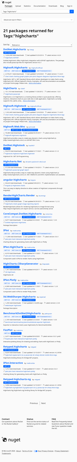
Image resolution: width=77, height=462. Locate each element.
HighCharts (10, 88)
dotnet (42, 355)
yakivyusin (48, 314)
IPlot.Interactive (13, 363)
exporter (40, 322)
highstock (16, 154)
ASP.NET (16, 58)
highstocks (9, 154)
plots (34, 76)
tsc (23, 355)
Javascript (16, 94)
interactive (19, 239)
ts (20, 355)
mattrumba (17, 231)
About (18, 451)
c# (33, 355)
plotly (33, 239)
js (24, 355)
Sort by (6, 44)
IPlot (6, 230)
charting (16, 76)
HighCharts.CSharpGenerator (20, 264)
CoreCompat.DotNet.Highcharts (22, 214)
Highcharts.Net (12, 161)
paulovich (35, 162)
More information (35, 83)
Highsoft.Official (37, 68)
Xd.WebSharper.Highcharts (19, 297)
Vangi (32, 50)
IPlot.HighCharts (13, 247)
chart (7, 76)
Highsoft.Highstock (14, 106)
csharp (37, 355)
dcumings (42, 196)
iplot (6, 239)
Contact (6, 419)
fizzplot (7, 339)
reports (36, 204)
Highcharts (9, 58)
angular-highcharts (15, 180)
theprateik (45, 264)
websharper (9, 305)
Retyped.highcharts (15, 347)
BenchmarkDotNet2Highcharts (22, 313)
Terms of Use (27, 451)
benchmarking (18, 322)
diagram (39, 76)
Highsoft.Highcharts (15, 67)
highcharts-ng (20, 388)
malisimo (19, 330)
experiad (43, 297)
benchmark (9, 322)
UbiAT (23, 89)
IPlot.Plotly (9, 280)
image (24, 204)
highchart (31, 154)
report (26, 170)
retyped (33, 347)
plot (31, 76)
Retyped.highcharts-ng (17, 379)
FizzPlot (7, 330)
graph (22, 76)
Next (43, 403)
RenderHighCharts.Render (19, 195)
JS (11, 185)
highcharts (53, 76)
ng (14, 388)
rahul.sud (42, 162)
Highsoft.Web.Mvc (14, 126)
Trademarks (6, 453)
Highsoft (8, 135)
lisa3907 (32, 145)
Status (30, 419)
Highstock (22, 135)
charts (11, 76)
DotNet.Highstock (14, 145)
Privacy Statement (61, 451)
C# (6, 272)
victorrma (49, 214)
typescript (16, 355)
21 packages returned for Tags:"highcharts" (28, 33)
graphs (26, 76)
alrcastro (29, 162)
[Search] (72, 11)
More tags (60, 76)
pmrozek (32, 127)
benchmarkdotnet (30, 322)
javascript (16, 170)
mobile (47, 355)
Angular (8, 185)
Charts (23, 185)
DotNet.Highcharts (14, 49)
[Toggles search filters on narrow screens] (71, 20)
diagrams (46, 76)
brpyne (33, 180)
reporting (30, 204)
